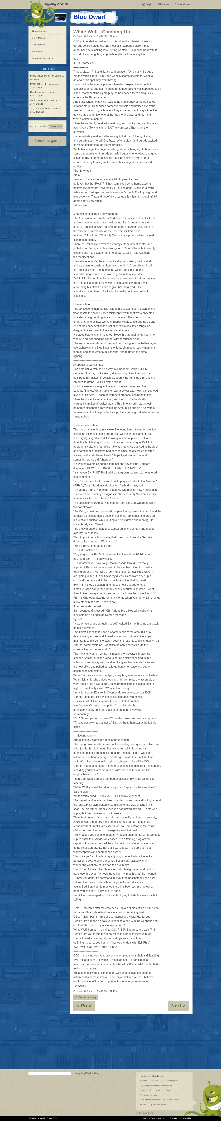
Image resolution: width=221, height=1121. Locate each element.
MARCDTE (35, 76)
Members (37, 51)
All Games (163, 4)
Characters (38, 44)
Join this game (48, 140)
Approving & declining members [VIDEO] (157, 1085)
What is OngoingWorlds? (155, 1118)
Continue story (87, 997)
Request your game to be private (153, 1104)
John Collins (55, 76)
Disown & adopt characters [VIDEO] (155, 1090)
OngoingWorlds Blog (87, 1073)
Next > (180, 1007)
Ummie (33, 92)
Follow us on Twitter (144, 1112)
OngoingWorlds (56, 4)
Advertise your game (148, 1094)
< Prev (86, 1007)
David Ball (52, 1118)
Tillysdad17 (35, 108)
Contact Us (185, 1118)
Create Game (182, 4)
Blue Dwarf (89, 16)
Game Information (42, 58)
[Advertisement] (110, 1041)
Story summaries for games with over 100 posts (159, 1099)
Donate (173, 1118)
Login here (56, 126)
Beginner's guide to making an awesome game (158, 1080)
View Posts (38, 37)
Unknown (88, 36)
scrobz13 (34, 100)
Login (148, 4)
